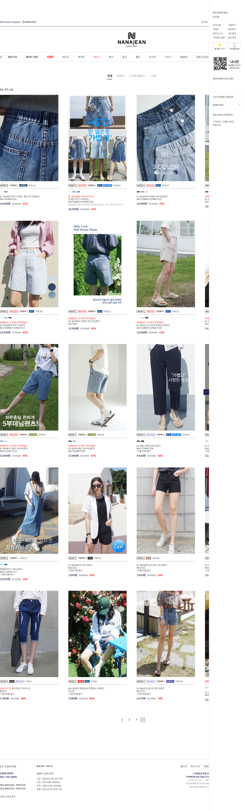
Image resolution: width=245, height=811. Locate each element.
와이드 (65, 56)
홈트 (138, 56)
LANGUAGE (18, 22)
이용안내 (207, 766)
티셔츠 (152, 56)
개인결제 (232, 33)
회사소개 (195, 766)
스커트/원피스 (137, 75)
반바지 (120, 75)
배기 (111, 56)
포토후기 (232, 29)
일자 (124, 56)
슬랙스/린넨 (202, 56)
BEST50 (12, 56)
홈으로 (183, 766)
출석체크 (232, 37)
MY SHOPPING (220, 12)
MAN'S (183, 56)
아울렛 (50, 56)
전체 (109, 75)
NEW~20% (32, 56)
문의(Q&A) (218, 33)
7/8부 (153, 75)
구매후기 (232, 25)
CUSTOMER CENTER (223, 97)
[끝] (142, 720)
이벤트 (216, 29)
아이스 (97, 56)
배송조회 (217, 125)
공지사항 (217, 25)
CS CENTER (8, 766)
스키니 (167, 56)
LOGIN (216, 16)
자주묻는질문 (219, 37)
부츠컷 (81, 56)
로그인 (205, 22)
